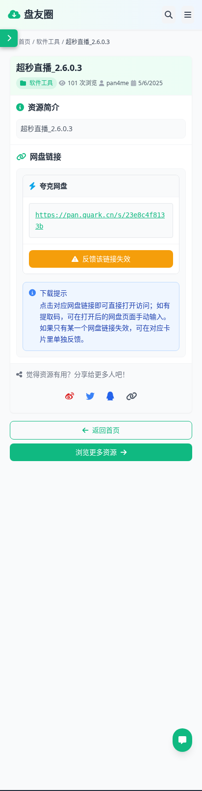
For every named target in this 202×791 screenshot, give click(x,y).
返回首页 (106, 430)
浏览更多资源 (96, 452)
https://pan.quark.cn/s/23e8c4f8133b (100, 220)
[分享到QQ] (110, 396)
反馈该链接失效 (106, 258)
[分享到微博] (69, 396)
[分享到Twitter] (90, 396)
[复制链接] (131, 396)
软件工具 (48, 42)
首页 (24, 42)
